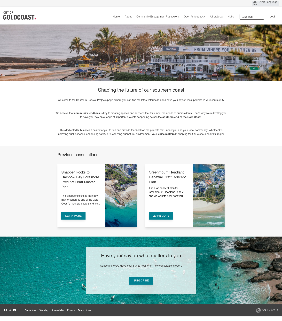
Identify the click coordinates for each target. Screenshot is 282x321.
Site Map (43, 310)
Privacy (71, 310)
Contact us (30, 310)
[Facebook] (5, 310)
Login (273, 16)
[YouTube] (15, 310)
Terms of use (84, 310)
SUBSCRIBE (141, 280)
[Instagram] (10, 310)
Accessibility (58, 310)
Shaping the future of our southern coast (141, 90)
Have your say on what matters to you (141, 255)
